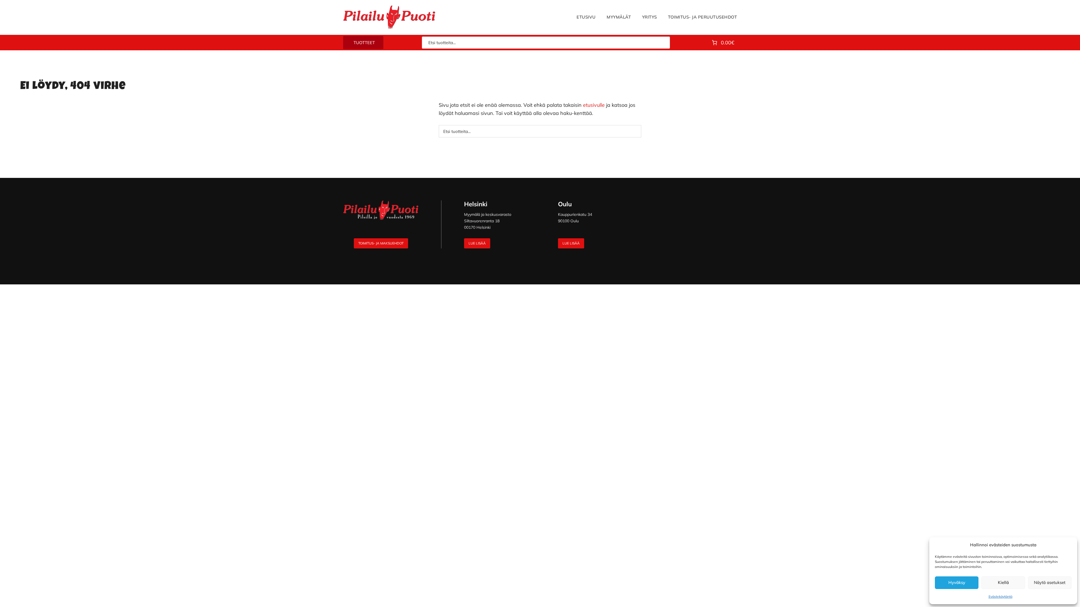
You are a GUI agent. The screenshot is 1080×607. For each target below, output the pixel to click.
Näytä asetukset (1049, 582)
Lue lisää (477, 243)
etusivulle (594, 105)
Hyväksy (956, 582)
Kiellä (1003, 582)
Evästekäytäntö (1000, 596)
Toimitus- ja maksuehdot (381, 243)
